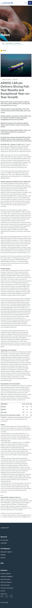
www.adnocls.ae (17, 513)
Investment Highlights (7, 576)
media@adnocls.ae (26, 515)
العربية (25, 2)
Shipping (3, 555)
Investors (4, 570)
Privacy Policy (4, 602)
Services (3, 557)
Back (4, 50)
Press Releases (17, 43)
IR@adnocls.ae (27, 517)
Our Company (4, 540)
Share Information (5, 579)
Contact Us (4, 594)
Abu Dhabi (15, 79)
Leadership (4, 543)
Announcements (5, 585)
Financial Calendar (6, 573)
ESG (2, 563)
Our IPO (3, 591)
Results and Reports (6, 582)
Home (3, 43)
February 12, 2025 (6, 79)
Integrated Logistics (6, 552)
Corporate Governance (7, 588)
